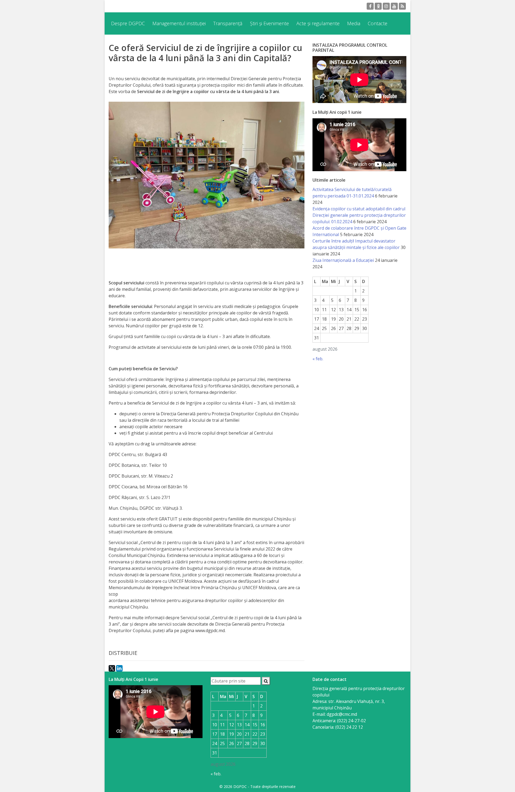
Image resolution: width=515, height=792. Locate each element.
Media (353, 23)
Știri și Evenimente (269, 23)
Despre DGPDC (128, 23)
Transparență (227, 23)
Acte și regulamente (318, 23)
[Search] (266, 681)
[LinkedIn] (119, 668)
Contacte (377, 23)
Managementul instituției (179, 23)
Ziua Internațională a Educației (343, 260)
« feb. (317, 359)
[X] (112, 668)
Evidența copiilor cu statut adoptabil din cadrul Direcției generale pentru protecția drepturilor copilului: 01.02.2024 (359, 215)
